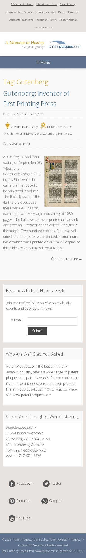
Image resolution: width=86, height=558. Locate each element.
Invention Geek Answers (20, 12)
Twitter (56, 483)
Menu (44, 62)
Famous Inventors (46, 12)
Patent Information (68, 12)
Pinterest (23, 500)
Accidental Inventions (21, 19)
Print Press (65, 134)
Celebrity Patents (43, 27)
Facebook (24, 483)
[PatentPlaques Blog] (43, 50)
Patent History (67, 4)
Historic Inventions (46, 4)
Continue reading (66, 259)
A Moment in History (22, 4)
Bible (38, 134)
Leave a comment (18, 144)
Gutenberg (50, 134)
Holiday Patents (68, 19)
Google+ (56, 500)
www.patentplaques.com (32, 394)
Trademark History (46, 19)
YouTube (23, 518)
